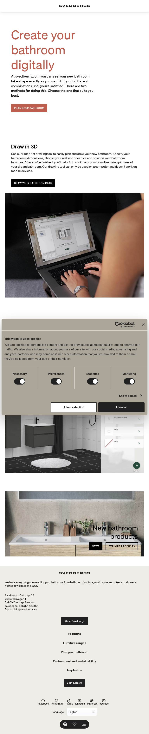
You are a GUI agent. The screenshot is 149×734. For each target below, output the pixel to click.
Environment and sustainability (74, 661)
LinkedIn (80, 703)
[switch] (56, 381)
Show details (128, 395)
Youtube (104, 703)
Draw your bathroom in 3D (33, 183)
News (95, 546)
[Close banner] (143, 324)
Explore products (122, 546)
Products (74, 634)
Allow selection (73, 407)
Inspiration (74, 670)
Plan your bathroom (29, 108)
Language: (58, 712)
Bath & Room (74, 682)
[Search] (65, 724)
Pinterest (92, 703)
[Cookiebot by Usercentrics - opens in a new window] (118, 324)
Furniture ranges (74, 643)
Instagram (57, 703)
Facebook (43, 703)
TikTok (69, 703)
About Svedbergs (74, 621)
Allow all (121, 407)
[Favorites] (74, 724)
